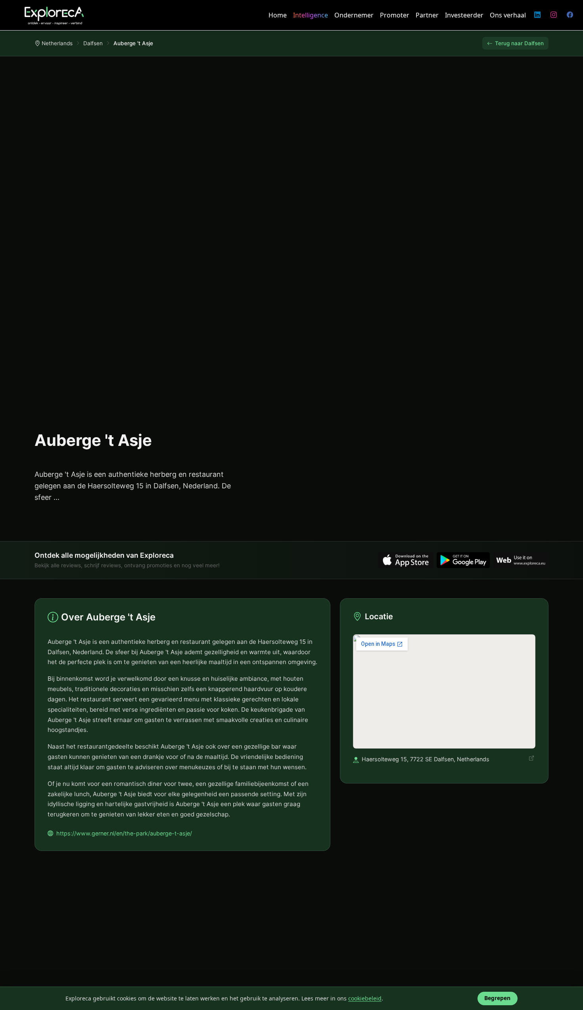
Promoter (394, 15)
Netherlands (57, 43)
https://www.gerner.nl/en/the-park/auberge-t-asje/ (124, 833)
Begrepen (497, 998)
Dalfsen (93, 43)
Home (277, 15)
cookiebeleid (365, 998)
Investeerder (464, 15)
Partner (427, 15)
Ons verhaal (508, 15)
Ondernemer (354, 15)
